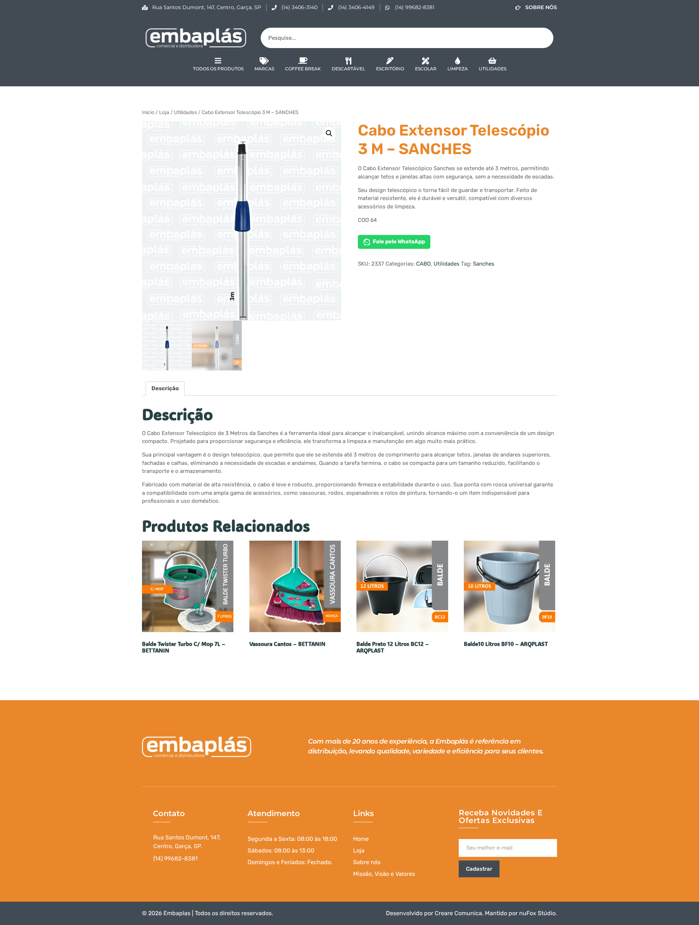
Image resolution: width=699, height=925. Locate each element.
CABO (423, 263)
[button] (329, 133)
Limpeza (457, 68)
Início (148, 112)
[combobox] (407, 38)
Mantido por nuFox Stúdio (520, 913)
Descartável (348, 68)
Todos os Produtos (218, 68)
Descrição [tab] (165, 388)
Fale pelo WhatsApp (399, 241)
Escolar (426, 68)
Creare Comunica (458, 913)
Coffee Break (303, 68)
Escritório (390, 68)
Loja (164, 112)
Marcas (264, 68)
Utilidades (492, 68)
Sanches (483, 263)
